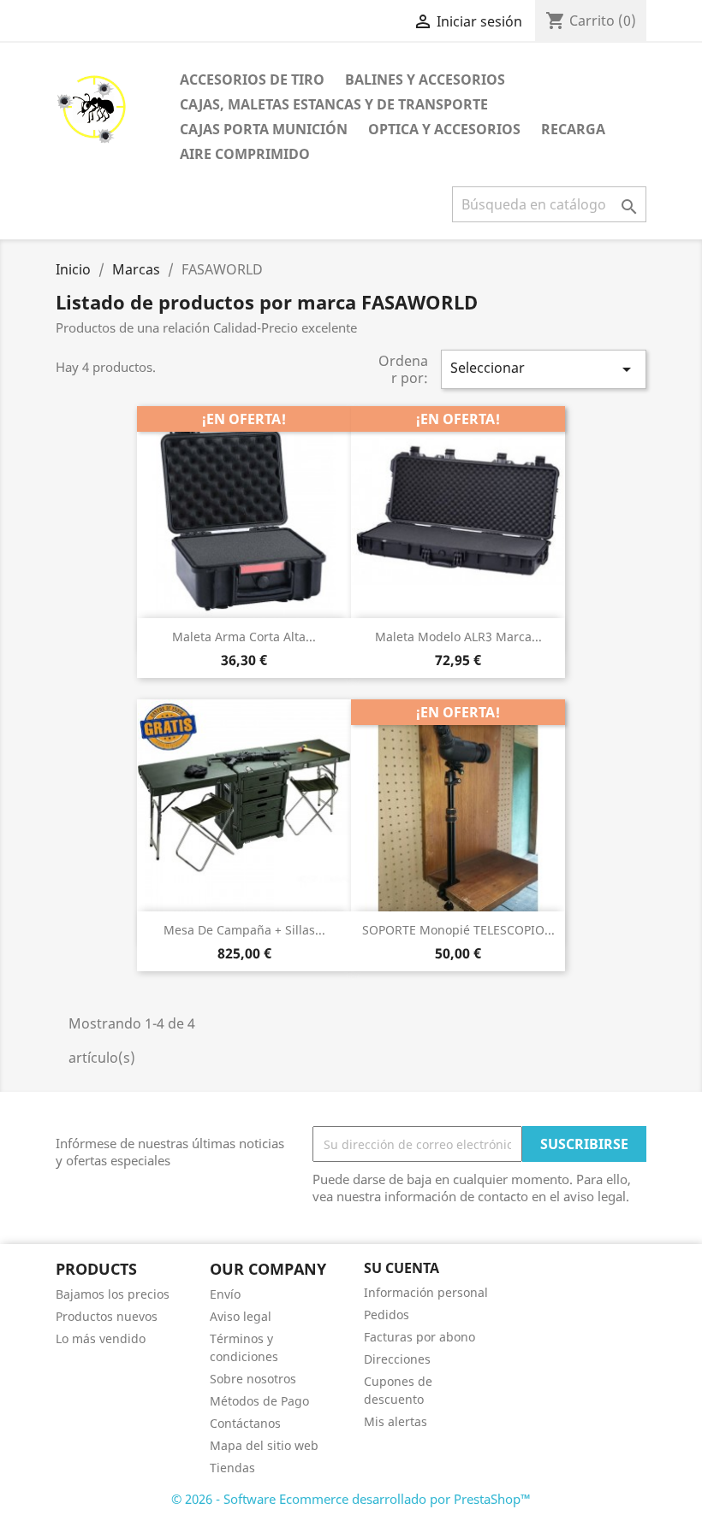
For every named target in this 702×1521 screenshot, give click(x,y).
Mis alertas (395, 1421)
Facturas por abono (419, 1337)
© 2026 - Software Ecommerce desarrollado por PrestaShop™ (351, 1498)
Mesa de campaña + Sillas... (244, 930)
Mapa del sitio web (264, 1445)
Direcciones (397, 1359)
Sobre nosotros (253, 1379)
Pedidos (386, 1314)
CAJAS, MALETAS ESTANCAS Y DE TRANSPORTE (334, 104)
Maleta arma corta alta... (244, 636)
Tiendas (232, 1467)
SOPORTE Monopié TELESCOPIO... (458, 930)
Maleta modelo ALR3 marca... (458, 636)
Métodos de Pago (259, 1401)
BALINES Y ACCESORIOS (425, 79)
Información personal (426, 1292)
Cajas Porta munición (264, 129)
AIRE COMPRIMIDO (245, 153)
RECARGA (573, 129)
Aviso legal (240, 1316)
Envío (225, 1294)
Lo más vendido (101, 1338)
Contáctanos (245, 1423)
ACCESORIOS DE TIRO (252, 79)
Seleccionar (543, 369)
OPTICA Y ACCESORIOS (444, 129)
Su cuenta (401, 1268)
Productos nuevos (107, 1316)
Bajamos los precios (113, 1294)
